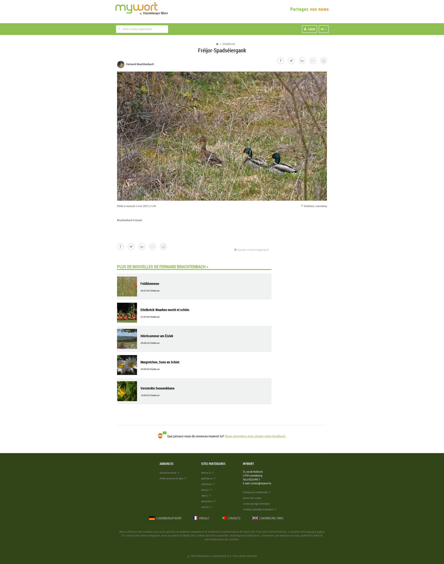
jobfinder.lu (206, 484)
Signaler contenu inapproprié (253, 249)
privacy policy (315, 532)
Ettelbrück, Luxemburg (315, 206)
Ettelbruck (228, 44)
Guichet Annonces (168, 472)
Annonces (166, 464)
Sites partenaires (213, 464)
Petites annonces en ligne (171, 478)
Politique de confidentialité (255, 492)
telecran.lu (206, 472)
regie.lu (204, 495)
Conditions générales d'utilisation (258, 509)
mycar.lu (205, 507)
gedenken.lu (207, 478)
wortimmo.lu (207, 501)
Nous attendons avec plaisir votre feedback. (255, 436)
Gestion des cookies (252, 498)
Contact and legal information (256, 503)
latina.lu (205, 489)
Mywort (248, 464)
